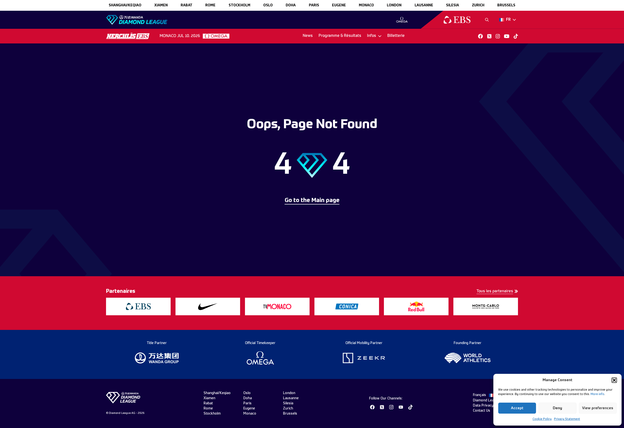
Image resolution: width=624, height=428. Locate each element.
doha (291, 5)
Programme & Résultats (340, 36)
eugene (339, 5)
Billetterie (396, 36)
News (308, 36)
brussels (506, 5)
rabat (186, 5)
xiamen (161, 5)
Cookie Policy (542, 419)
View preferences (597, 408)
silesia (452, 5)
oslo (268, 5)
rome (210, 5)
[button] (614, 380)
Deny (557, 408)
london (394, 5)
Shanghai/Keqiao (125, 5)
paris (314, 5)
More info (597, 394)
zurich (478, 5)
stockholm (239, 5)
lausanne (424, 5)
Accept (517, 408)
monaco (366, 5)
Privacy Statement (567, 419)
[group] (402, 20)
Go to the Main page (312, 201)
